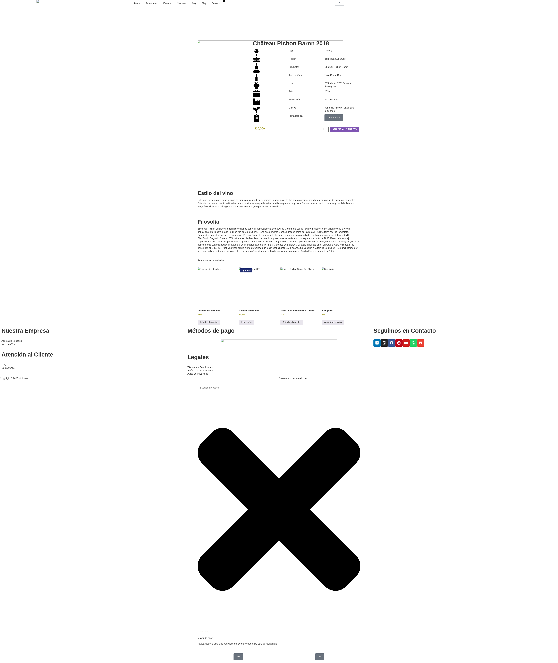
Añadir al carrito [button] (209, 322)
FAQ (204, 3)
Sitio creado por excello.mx (293, 378)
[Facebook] (391, 343)
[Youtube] (406, 343)
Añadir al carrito (344, 129)
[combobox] (279, 388)
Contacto (216, 3)
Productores (152, 3)
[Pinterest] (399, 343)
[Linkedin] (377, 343)
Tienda (137, 3)
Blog (194, 3)
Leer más (246, 322)
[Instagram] (384, 343)
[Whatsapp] (413, 343)
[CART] (339, 3)
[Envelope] (420, 343)
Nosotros (181, 3)
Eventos (167, 3)
